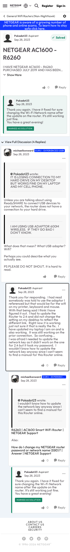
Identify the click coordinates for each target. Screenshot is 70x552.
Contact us (35, 524)
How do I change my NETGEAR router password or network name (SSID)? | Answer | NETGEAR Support (38, 450)
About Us (35, 522)
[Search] (36, 6)
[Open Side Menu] (5, 6)
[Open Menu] (64, 16)
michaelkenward (23, 150)
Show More (14, 74)
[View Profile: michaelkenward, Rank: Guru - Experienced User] (7, 152)
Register (47, 6)
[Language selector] (27, 5)
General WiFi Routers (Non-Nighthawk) (31, 16)
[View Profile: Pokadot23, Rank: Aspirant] (7, 37)
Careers (35, 527)
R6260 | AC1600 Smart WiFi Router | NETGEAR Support (37, 431)
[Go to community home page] (16, 5)
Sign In (60, 6)
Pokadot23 (20, 36)
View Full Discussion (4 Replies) (25, 142)
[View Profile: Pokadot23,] (10, 102)
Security (35, 529)
